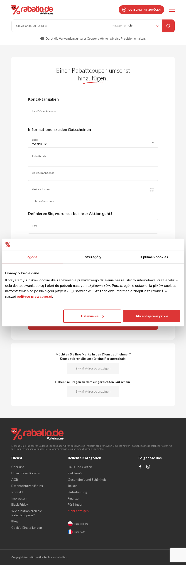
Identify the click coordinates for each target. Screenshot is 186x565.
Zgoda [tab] (32, 257)
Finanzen (74, 498)
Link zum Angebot (43, 172)
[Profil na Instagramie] (148, 467)
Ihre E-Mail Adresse (44, 111)
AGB (14, 479)
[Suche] (168, 25)
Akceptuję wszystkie (152, 316)
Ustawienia (89, 316)
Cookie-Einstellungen (26, 527)
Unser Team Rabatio (25, 473)
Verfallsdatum (41, 189)
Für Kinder (75, 504)
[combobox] (93, 141)
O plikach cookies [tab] (154, 257)
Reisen (73, 486)
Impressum (19, 498)
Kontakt (17, 492)
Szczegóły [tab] (93, 257)
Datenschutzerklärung (27, 486)
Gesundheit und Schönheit (87, 479)
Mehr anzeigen (78, 511)
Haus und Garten (80, 467)
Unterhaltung (77, 492)
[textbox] (93, 144)
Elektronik (75, 473)
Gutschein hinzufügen (144, 9)
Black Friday (19, 504)
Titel (34, 225)
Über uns (17, 467)
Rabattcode (39, 156)
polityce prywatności (34, 296)
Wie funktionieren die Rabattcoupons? (26, 513)
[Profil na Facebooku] (140, 467)
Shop (35, 139)
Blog (14, 521)
